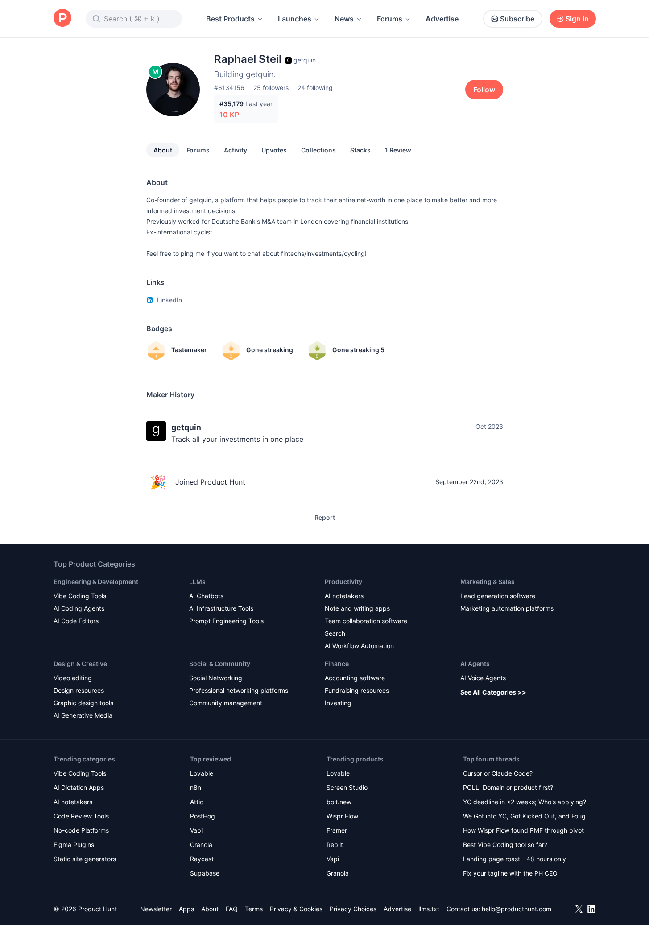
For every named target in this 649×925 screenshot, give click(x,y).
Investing (338, 703)
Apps (186, 909)
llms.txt (428, 909)
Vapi (196, 830)
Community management (225, 703)
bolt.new (339, 802)
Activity (235, 150)
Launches (294, 18)
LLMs (197, 581)
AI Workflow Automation (359, 646)
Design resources (79, 690)
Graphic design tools (83, 703)
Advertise (442, 18)
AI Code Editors (76, 621)
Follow (484, 89)
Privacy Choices (353, 909)
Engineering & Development (96, 581)
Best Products (230, 18)
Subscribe (517, 18)
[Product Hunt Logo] (62, 18)
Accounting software (355, 678)
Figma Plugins (74, 844)
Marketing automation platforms (507, 608)
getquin (186, 427)
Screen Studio (347, 787)
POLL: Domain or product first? (508, 787)
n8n (195, 787)
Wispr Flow (342, 816)
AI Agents (475, 663)
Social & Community (219, 663)
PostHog (202, 816)
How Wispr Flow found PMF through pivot (523, 830)
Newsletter (156, 909)
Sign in (577, 18)
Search (335, 633)
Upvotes (274, 150)
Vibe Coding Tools (80, 596)
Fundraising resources (357, 690)
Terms (254, 909)
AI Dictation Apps (79, 787)
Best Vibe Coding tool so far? (505, 844)
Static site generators (85, 859)
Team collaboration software (366, 621)
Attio (196, 802)
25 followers (271, 87)
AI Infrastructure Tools (221, 608)
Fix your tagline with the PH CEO (510, 873)
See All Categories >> (493, 692)
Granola (201, 844)
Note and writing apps (357, 608)
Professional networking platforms (238, 690)
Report (324, 517)
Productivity (343, 581)
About (162, 150)
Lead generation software (497, 596)
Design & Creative (80, 663)
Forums (389, 18)
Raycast (202, 859)
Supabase (204, 873)
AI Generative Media (83, 715)
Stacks (360, 150)
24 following (315, 87)
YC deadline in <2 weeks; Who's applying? (524, 802)
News (344, 18)
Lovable (201, 773)
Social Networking (215, 678)
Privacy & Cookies (296, 909)
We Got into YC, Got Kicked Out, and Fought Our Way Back (527, 817)
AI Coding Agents (79, 608)
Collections (318, 150)
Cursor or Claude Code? (498, 773)
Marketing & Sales (487, 581)
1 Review (398, 150)
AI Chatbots (206, 596)
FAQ (232, 909)
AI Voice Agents (483, 678)
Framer (337, 830)
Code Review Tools (81, 816)
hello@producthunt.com (516, 909)
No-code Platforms (81, 830)
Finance (337, 663)
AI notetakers (344, 596)
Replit (335, 844)
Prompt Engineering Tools (226, 621)
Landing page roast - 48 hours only (514, 859)
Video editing (73, 678)
